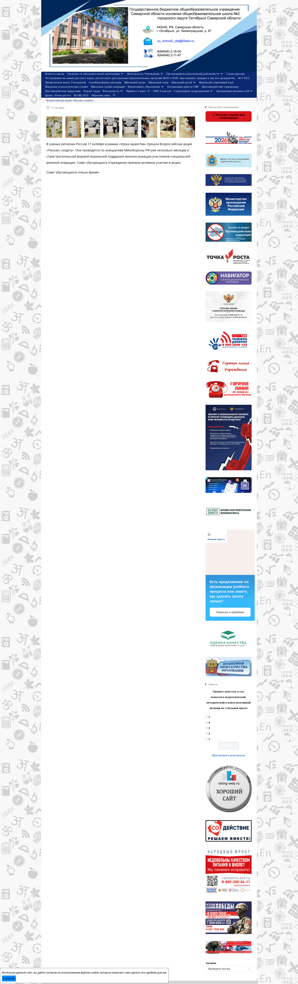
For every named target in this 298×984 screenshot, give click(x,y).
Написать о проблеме (230, 612)
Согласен (9, 978)
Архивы (211, 963)
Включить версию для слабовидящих (230, 116)
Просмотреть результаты (228, 755)
